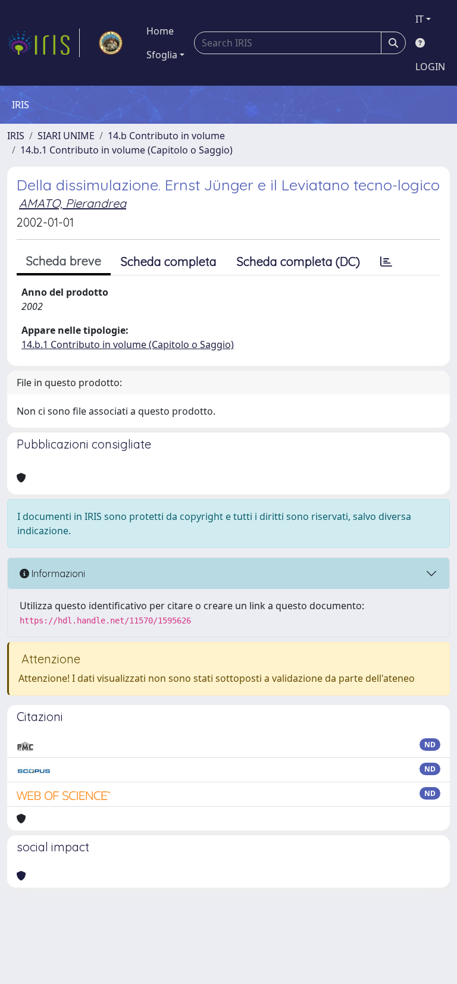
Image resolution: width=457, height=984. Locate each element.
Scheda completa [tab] (169, 261)
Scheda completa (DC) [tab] (298, 261)
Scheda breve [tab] (63, 260)
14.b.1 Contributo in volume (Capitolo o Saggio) (126, 149)
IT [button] (419, 19)
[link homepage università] (110, 43)
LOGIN (430, 66)
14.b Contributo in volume (166, 135)
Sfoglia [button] (161, 54)
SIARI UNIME (66, 135)
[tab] (386, 261)
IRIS (15, 135)
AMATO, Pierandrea (72, 203)
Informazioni (57, 573)
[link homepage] (43, 43)
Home (160, 30)
